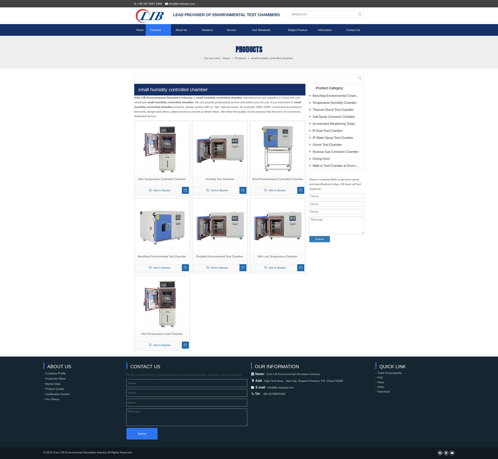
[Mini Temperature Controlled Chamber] (162, 148)
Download (383, 391)
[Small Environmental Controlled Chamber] (277, 148)
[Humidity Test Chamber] (220, 148)
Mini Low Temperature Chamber (277, 256)
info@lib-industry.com (280, 387)
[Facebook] (440, 452)
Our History (52, 399)
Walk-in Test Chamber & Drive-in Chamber (338, 165)
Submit (319, 239)
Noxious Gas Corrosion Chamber (336, 151)
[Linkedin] (446, 452)
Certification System (57, 394)
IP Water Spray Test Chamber (333, 137)
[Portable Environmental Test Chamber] (220, 225)
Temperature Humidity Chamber (335, 102)
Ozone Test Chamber (327, 144)
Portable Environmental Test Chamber (219, 256)
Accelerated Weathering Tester (334, 123)
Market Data (52, 383)
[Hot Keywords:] (360, 14)
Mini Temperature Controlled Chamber (162, 179)
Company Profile (55, 373)
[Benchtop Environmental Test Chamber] (162, 225)
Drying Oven (321, 158)
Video (380, 386)
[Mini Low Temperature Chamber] (277, 225)
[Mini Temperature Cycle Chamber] (162, 302)
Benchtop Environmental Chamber (336, 95)
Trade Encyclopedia (389, 372)
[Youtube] (452, 452)
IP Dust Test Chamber (328, 130)
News (380, 382)
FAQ (380, 377)
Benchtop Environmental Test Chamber (162, 256)
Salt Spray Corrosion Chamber (334, 116)
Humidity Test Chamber (219, 179)
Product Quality (54, 388)
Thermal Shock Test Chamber (333, 109)
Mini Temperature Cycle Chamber (162, 333)
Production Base (55, 378)
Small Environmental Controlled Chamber (277, 179)
